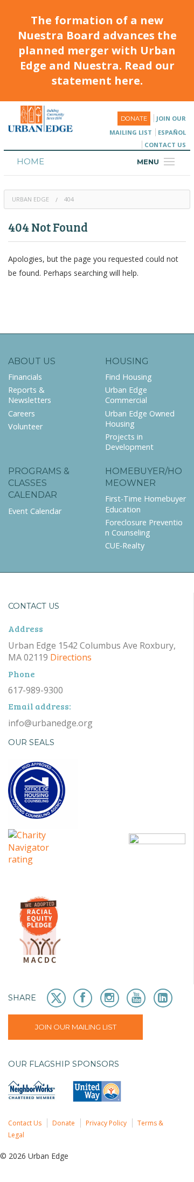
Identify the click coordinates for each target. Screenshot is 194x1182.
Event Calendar (34, 511)
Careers (21, 413)
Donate (134, 118)
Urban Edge (30, 199)
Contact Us (165, 145)
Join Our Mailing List (75, 1027)
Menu (157, 161)
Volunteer (25, 426)
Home (30, 161)
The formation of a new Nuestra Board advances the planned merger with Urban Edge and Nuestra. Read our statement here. (97, 50)
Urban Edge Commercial (126, 395)
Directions (71, 657)
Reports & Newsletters (29, 395)
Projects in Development (129, 442)
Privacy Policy (106, 1123)
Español (172, 132)
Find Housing (128, 377)
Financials (25, 377)
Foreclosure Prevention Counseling (144, 527)
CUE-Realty (124, 545)
